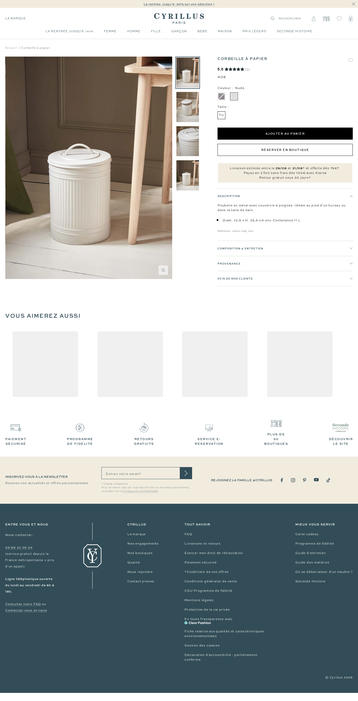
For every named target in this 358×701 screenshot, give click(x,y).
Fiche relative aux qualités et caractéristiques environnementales (224, 633)
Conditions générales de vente (211, 581)
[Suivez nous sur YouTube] (316, 479)
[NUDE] (234, 96)
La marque (15, 18)
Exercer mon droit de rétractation (214, 553)
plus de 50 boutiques (276, 439)
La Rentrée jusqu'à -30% (70, 31)
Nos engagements (143, 543)
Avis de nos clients (235, 278)
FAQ (188, 534)
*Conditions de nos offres (207, 572)
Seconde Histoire (310, 581)
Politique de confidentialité (140, 491)
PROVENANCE (229, 263)
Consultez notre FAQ (23, 604)
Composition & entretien (240, 248)
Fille (156, 31)
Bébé (202, 31)
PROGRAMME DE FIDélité (80, 441)
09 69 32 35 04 (18, 547)
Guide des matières (312, 562)
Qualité (133, 562)
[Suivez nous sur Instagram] (293, 480)
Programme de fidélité (314, 543)
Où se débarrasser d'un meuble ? (324, 572)
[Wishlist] (339, 18)
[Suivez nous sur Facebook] (282, 480)
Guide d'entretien (310, 553)
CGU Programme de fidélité (208, 591)
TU (221, 115)
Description (229, 196)
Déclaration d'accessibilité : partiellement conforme (221, 657)
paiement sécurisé (15, 441)
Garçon (179, 31)
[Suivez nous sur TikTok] (328, 480)
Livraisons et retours (203, 543)
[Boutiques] (326, 18)
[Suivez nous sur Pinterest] (304, 480)
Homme (133, 31)
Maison (225, 31)
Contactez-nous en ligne (26, 610)
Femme (110, 31)
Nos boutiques (140, 553)
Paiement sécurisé (201, 562)
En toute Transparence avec (209, 619)
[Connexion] (314, 18)
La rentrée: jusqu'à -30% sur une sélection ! (179, 4)
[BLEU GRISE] (221, 96)
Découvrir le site (341, 441)
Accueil (11, 48)
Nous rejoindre (140, 572)
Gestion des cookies (202, 645)
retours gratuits (144, 441)
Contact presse (140, 581)
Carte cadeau (307, 534)
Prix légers (254, 31)
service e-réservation (209, 441)
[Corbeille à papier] (187, 73)
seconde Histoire (294, 31)
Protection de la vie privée (207, 609)
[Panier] (351, 18)
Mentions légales (199, 600)
